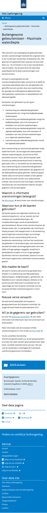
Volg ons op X (17, 466)
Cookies (5, 493)
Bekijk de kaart (18, 364)
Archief (5, 448)
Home (4, 23)
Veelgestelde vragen (10, 456)
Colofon (5, 508)
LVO (26, 339)
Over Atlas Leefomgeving (12, 482)
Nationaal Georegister (22, 317)
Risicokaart (10, 200)
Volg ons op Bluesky (16, 470)
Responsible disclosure (11, 497)
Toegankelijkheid (9, 501)
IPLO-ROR (37, 331)
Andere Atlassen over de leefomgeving (17, 490)
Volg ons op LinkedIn (20, 463)
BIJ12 (30, 384)
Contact (5, 452)
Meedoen (6, 486)
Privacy (5, 504)
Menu (8, 17)
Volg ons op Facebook (20, 459)
